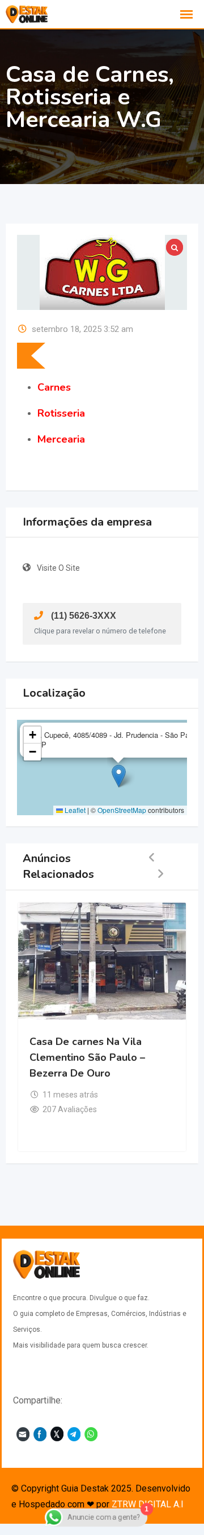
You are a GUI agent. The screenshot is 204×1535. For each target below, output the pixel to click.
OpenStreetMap (121, 810)
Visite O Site (58, 567)
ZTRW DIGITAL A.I (148, 1504)
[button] (119, 776)
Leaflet (74, 810)
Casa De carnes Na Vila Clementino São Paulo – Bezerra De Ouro (87, 1057)
